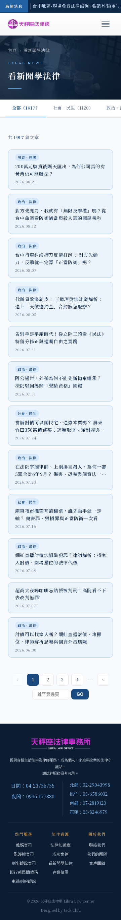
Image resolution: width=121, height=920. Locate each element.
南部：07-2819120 (88, 803)
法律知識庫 (60, 845)
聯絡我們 (97, 845)
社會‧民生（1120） (73, 108)
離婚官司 (24, 845)
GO (80, 694)
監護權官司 (24, 854)
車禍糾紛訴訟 (24, 881)
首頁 (12, 50)
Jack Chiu (72, 910)
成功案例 (60, 854)
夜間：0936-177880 (32, 796)
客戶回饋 (97, 863)
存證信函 (60, 872)
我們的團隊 (97, 854)
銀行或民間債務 (24, 872)
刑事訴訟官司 (24, 863)
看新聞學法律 (60, 863)
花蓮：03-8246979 (89, 812)
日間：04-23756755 (32, 785)
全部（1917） (26, 108)
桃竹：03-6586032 (89, 794)
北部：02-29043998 (90, 785)
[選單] (105, 24)
